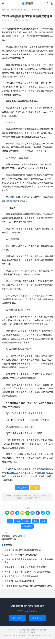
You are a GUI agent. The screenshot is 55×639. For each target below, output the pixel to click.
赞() (26, 20)
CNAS (50, 472)
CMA (43, 472)
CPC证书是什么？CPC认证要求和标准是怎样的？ (26, 567)
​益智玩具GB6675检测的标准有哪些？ (21, 554)
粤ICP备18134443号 (27, 632)
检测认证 (35, 10)
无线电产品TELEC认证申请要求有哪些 (21, 576)
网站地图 (43, 630)
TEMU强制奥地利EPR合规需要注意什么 (27, 16)
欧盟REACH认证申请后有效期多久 (20, 581)
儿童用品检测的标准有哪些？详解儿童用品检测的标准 (28, 585)
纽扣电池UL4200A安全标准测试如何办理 (13, 537)
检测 (12, 201)
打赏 (35, 487)
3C (23, 197)
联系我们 (18, 618)
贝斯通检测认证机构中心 (27, 3)
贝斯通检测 (13, 472)
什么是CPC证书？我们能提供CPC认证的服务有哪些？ (28, 571)
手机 (43, 197)
